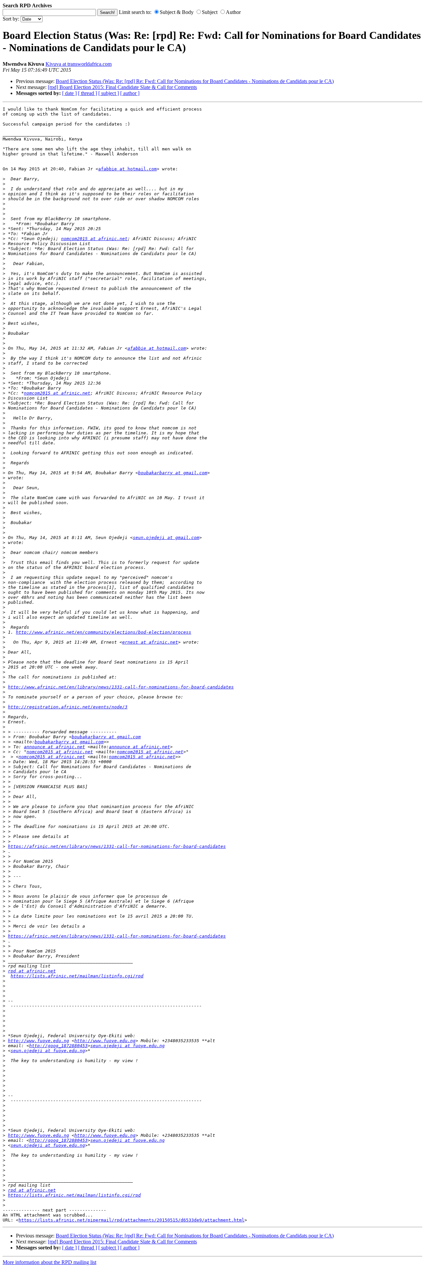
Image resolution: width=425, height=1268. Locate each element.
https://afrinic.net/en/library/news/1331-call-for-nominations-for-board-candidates (117, 846)
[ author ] (129, 93)
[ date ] (69, 93)
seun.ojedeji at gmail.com (166, 537)
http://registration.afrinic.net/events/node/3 (68, 706)
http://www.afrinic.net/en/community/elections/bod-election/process (103, 632)
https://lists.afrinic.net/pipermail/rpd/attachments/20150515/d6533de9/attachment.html (131, 1220)
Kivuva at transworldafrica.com (78, 64)
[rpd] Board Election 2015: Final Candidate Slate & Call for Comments (122, 87)
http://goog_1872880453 (58, 1045)
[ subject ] (108, 93)
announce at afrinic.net (54, 746)
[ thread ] (87, 93)
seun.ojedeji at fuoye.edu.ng (127, 1045)
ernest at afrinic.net (150, 642)
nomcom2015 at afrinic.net (94, 238)
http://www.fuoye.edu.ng (38, 1040)
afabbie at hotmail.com (127, 168)
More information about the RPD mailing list (49, 1262)
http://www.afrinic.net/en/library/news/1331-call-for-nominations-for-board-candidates (121, 686)
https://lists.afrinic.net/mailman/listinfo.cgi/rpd (77, 975)
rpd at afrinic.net (32, 970)
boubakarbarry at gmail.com (172, 472)
